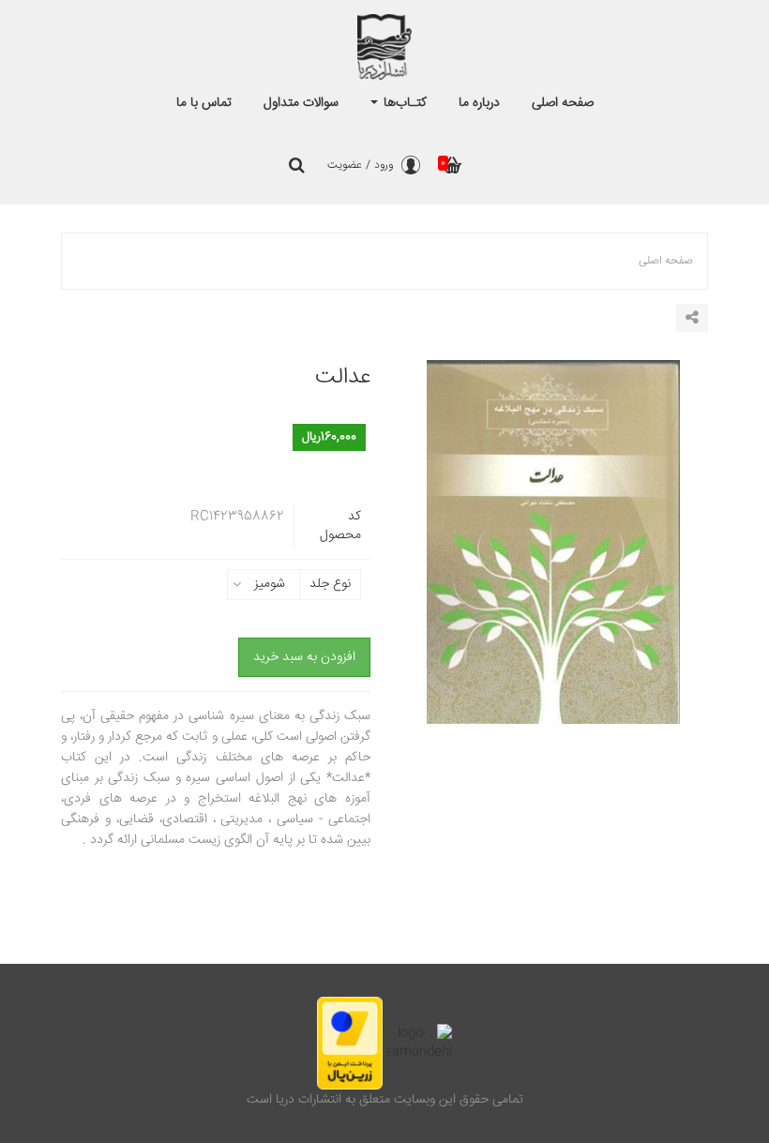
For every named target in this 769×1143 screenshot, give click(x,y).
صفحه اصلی (563, 103)
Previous (413, 565)
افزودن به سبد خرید (304, 657)
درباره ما (479, 103)
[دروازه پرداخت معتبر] (350, 1043)
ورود (383, 165)
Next (694, 565)
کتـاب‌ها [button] (403, 103)
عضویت (344, 165)
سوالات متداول (301, 103)
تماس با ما (204, 103)
